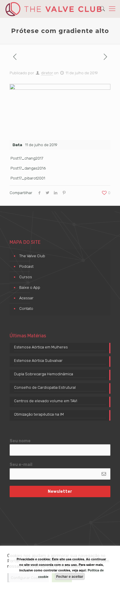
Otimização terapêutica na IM (39, 414)
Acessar (26, 298)
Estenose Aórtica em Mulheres (41, 347)
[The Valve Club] (53, 8)
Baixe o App (29, 287)
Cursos (25, 277)
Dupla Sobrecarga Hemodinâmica (43, 374)
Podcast (26, 266)
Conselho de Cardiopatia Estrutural (45, 387)
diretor (47, 73)
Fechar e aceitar (69, 576)
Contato (26, 308)
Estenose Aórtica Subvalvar (38, 360)
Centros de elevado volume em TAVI (45, 401)
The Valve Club (32, 256)
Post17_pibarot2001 (27, 178)
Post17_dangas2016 (28, 168)
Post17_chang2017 (26, 158)
